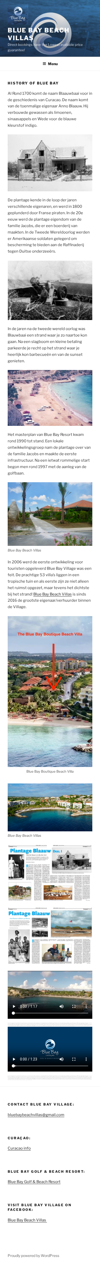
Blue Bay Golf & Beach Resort (34, 1181)
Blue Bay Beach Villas (52, 594)
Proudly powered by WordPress (33, 1255)
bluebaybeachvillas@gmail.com (36, 1114)
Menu (53, 64)
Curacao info (19, 1148)
